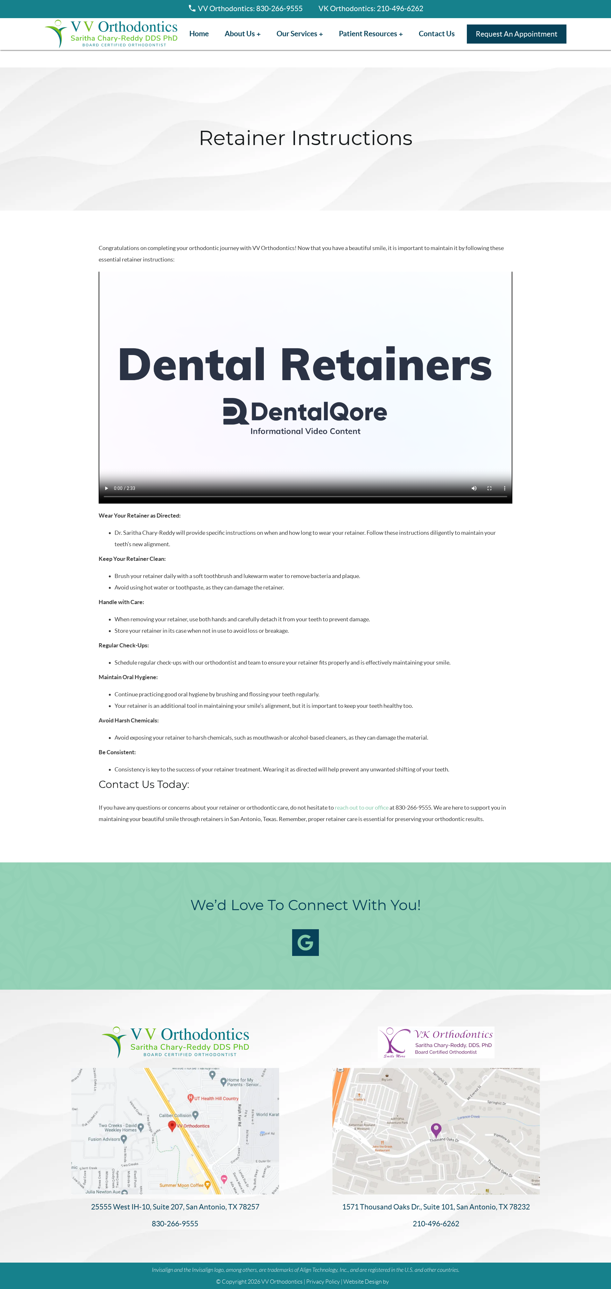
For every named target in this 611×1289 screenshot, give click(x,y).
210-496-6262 (436, 1224)
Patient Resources (368, 33)
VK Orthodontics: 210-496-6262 (371, 8)
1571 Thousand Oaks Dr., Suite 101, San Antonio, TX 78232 (436, 1207)
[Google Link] (305, 942)
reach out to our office (362, 807)
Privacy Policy (323, 1282)
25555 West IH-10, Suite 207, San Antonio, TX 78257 (175, 1207)
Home (199, 33)
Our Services (297, 33)
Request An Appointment (517, 34)
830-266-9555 (175, 1224)
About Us (240, 33)
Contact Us (437, 33)
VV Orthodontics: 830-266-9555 (250, 8)
